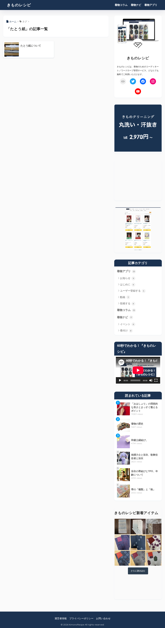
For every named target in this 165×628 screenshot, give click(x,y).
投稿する (127, 303)
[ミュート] (150, 380)
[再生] (120, 380)
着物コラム (121, 5)
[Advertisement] (138, 180)
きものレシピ (19, 5)
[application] (138, 370)
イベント (127, 324)
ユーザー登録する (132, 290)
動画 (124, 297)
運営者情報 (61, 618)
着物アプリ (150, 5)
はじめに (127, 284)
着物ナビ (136, 5)
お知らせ (127, 278)
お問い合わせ (103, 618)
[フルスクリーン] (156, 380)
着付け (125, 330)
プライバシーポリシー (81, 618)
